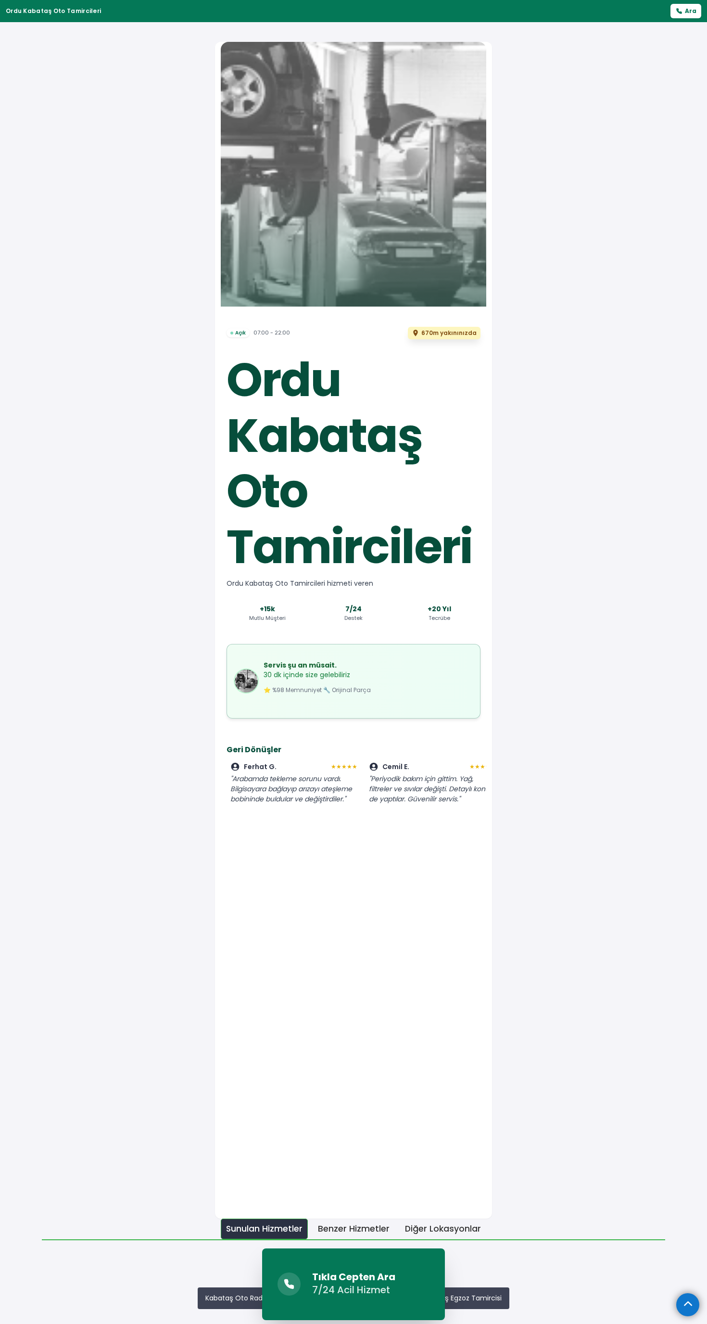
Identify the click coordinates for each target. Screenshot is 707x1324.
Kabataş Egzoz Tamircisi (461, 1298)
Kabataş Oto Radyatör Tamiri (254, 1298)
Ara (690, 11)
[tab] (264, 1229)
